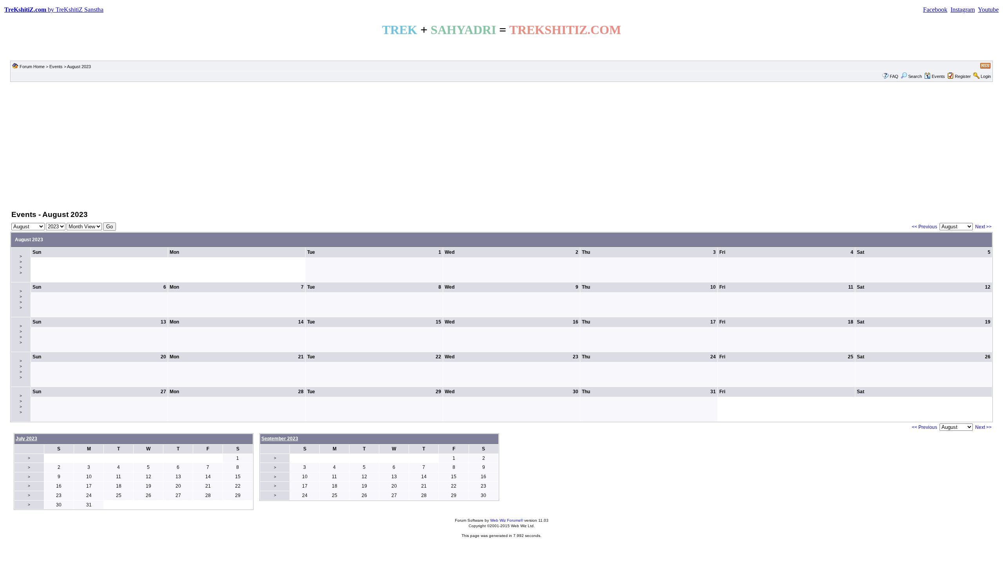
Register (963, 76)
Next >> (983, 227)
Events (56, 66)
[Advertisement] (501, 145)
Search (915, 76)
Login (986, 76)
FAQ (894, 76)
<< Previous (924, 227)
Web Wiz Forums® (506, 520)
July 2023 (26, 438)
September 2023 (279, 438)
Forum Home (32, 66)
